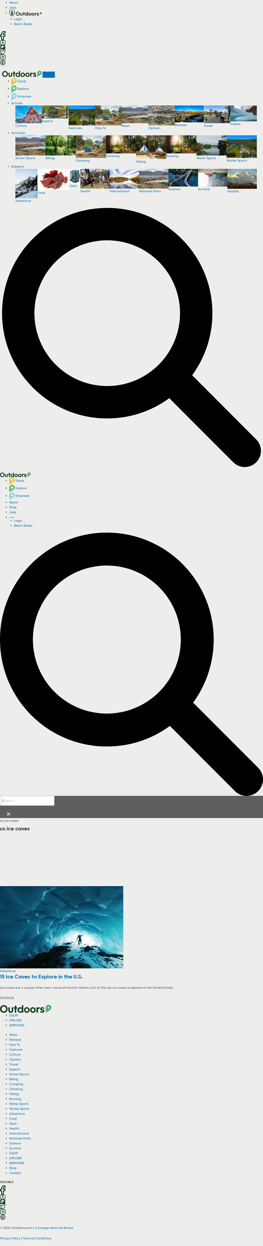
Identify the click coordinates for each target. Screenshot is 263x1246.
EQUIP (13, 1015)
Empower (24, 96)
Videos (235, 124)
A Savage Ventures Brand (54, 1228)
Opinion (154, 128)
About (13, 2)
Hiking (141, 161)
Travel (208, 125)
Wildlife (233, 191)
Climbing (113, 156)
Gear (73, 186)
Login (18, 19)
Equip (21, 81)
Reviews (181, 125)
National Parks (150, 191)
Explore (23, 88)
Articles (17, 103)
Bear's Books (23, 24)
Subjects (17, 166)
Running (172, 156)
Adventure (23, 201)
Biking (50, 158)
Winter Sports (237, 160)
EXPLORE (15, 1020)
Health (85, 191)
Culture (21, 125)
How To (100, 128)
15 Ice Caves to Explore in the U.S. (41, 976)
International (119, 191)
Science (174, 189)
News (126, 125)
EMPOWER (16, 1025)
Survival (204, 189)
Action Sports (25, 158)
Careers (15, 1173)
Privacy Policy (10, 1238)
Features (75, 128)
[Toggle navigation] (49, 75)
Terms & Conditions (37, 1238)
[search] (27, 801)
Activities (18, 133)
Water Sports (206, 158)
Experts (47, 121)
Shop (13, 507)
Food (41, 193)
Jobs (12, 7)
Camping (83, 160)
